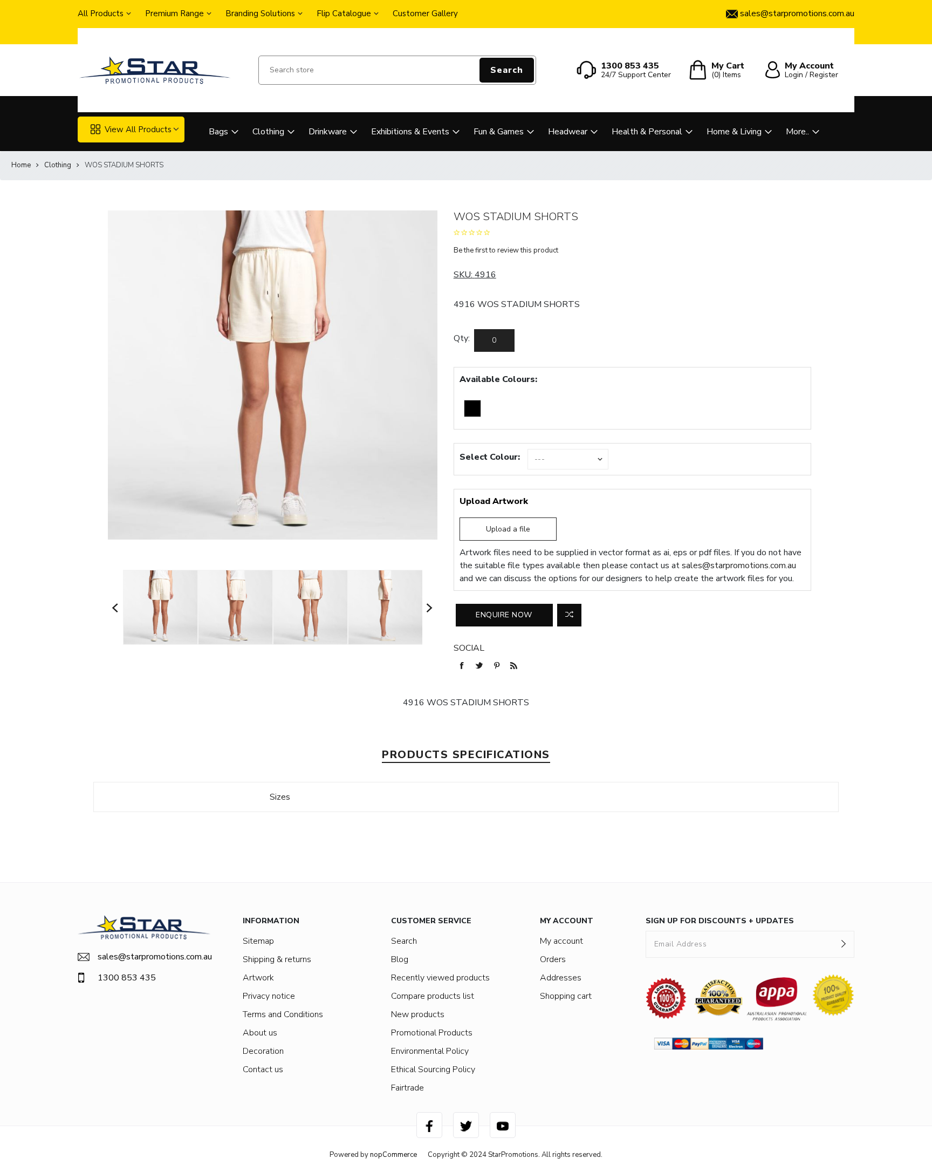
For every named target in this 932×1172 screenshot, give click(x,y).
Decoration (263, 1051)
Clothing (268, 132)
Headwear (567, 132)
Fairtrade (407, 1088)
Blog (399, 959)
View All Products (138, 129)
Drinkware (328, 132)
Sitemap (258, 941)
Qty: (462, 338)
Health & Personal (647, 132)
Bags (218, 132)
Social (469, 648)
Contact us (263, 1069)
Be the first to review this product (506, 250)
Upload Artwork (494, 501)
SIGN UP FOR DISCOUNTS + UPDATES (720, 921)
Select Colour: (490, 457)
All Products (101, 13)
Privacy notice (269, 996)
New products (417, 1014)
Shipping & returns (277, 959)
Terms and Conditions (283, 1014)
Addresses (560, 978)
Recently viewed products (440, 978)
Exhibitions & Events (410, 132)
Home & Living (734, 132)
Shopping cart (566, 996)
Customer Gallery (425, 13)
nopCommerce (393, 1155)
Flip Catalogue (344, 13)
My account (561, 941)
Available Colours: (498, 379)
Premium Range (174, 13)
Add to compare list (569, 615)
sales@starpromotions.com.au (739, 565)
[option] (160, 607)
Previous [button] (115, 607)
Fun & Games (499, 132)
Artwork (258, 978)
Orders (553, 959)
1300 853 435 (127, 978)
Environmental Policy (430, 1051)
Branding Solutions (260, 13)
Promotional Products (431, 1033)
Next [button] (429, 607)
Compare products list (432, 996)
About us (260, 1033)
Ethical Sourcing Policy (433, 1069)
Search (506, 70)
